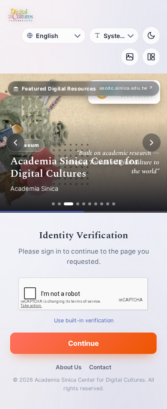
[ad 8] (101, 203)
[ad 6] (89, 203)
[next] (151, 142)
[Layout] (151, 57)
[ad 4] (77, 203)
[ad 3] (68, 203)
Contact (100, 367)
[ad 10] (113, 203)
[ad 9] (107, 203)
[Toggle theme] (151, 35)
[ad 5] (83, 203)
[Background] (130, 57)
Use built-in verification (83, 320)
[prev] (15, 142)
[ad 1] (53, 203)
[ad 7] (95, 203)
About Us (68, 367)
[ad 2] (59, 203)
